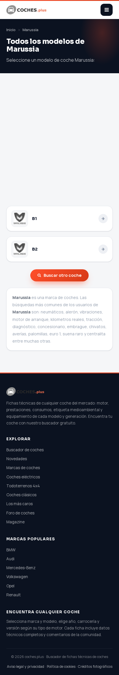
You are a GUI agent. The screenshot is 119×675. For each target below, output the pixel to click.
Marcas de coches (23, 467)
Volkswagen (17, 576)
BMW (11, 549)
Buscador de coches (25, 449)
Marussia (30, 29)
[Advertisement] (59, 143)
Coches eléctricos (23, 477)
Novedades (16, 458)
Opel (10, 585)
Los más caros (19, 503)
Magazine (15, 521)
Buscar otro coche (62, 275)
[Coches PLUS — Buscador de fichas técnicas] (26, 9)
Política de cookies (61, 666)
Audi (10, 558)
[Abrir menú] (107, 10)
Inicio (11, 29)
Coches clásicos (21, 494)
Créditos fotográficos (95, 666)
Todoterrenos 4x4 (23, 485)
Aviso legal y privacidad (25, 666)
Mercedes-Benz (21, 567)
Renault (13, 594)
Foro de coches (20, 513)
